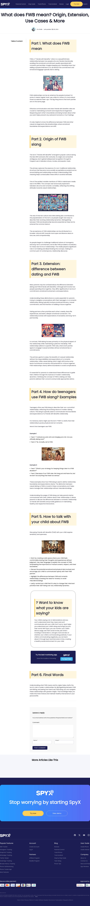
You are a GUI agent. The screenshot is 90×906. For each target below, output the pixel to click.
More (36, 896)
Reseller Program (34, 861)
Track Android (58, 855)
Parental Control (59, 849)
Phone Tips (57, 864)
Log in (31, 849)
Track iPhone (58, 852)
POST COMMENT (40, 748)
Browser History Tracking (7, 864)
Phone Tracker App (6, 869)
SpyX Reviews (85, 866)
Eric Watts (39, 29)
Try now (76, 4)
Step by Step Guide (60, 858)
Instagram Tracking (6, 849)
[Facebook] (74, 835)
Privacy (27, 900)
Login (67, 4)
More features (4, 872)
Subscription (59, 900)
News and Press (85, 864)
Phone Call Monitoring (6, 866)
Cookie (36, 900)
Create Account (34, 847)
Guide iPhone (85, 847)
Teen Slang (57, 861)
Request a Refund (68, 900)
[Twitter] (79, 835)
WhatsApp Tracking (6, 855)
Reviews (56, 847)
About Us (83, 858)
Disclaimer (52, 900)
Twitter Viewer (4, 858)
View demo (57, 813)
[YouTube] (84, 835)
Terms (18, 900)
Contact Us (84, 861)
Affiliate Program (34, 858)
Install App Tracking (6, 861)
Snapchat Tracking (6, 852)
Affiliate (41, 900)
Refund (31, 900)
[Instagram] (88, 835)
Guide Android (85, 849)
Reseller (46, 900)
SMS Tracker (3, 847)
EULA (22, 900)
